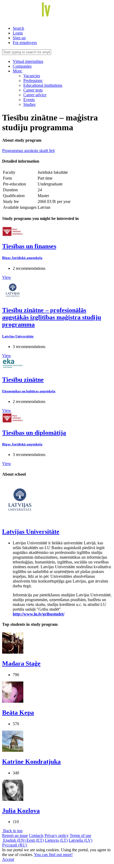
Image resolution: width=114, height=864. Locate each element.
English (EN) (14, 840)
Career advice (34, 95)
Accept (8, 859)
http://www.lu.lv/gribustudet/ (38, 614)
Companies (22, 66)
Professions (32, 80)
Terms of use (80, 835)
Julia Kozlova (21, 810)
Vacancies (31, 75)
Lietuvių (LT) (56, 840)
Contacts (36, 835)
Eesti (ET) (35, 840)
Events (29, 99)
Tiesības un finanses (29, 246)
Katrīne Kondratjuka (31, 761)
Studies (29, 104)
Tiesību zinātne (23, 379)
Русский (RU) (14, 845)
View (6, 277)
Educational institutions (42, 85)
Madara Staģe (21, 663)
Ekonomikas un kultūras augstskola (28, 391)
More (18, 71)
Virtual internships (28, 61)
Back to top (12, 830)
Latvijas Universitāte (18, 336)
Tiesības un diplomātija (34, 432)
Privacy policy (57, 835)
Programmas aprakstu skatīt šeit (28, 150)
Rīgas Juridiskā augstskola (22, 258)
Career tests (33, 90)
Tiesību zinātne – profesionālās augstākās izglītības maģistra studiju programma (51, 317)
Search (18, 28)
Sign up (19, 38)
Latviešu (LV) (80, 840)
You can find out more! (53, 854)
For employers (25, 42)
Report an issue (15, 835)
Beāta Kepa (18, 712)
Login (18, 33)
